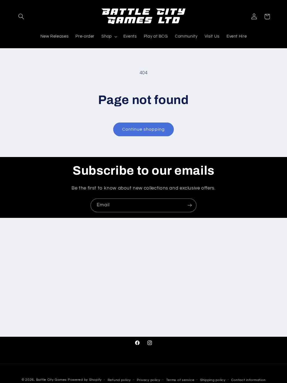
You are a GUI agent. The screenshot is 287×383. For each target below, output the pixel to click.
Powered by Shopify (85, 379)
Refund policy (119, 380)
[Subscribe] (189, 205)
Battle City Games (51, 379)
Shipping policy (213, 380)
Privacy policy (148, 380)
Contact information (248, 380)
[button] (21, 16)
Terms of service (180, 380)
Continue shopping (143, 129)
